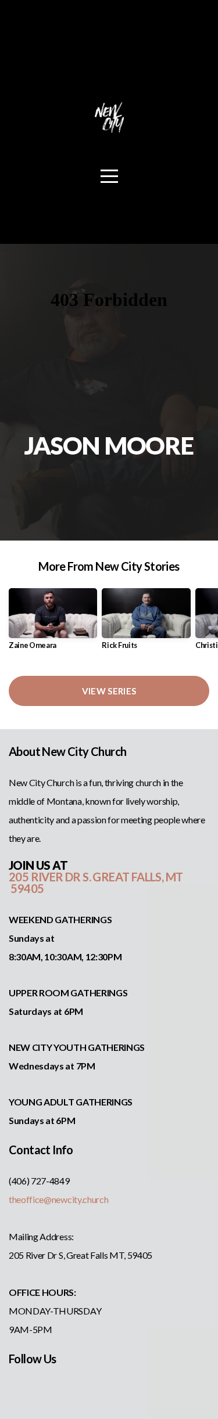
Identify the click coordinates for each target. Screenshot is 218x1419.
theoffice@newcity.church (58, 1199)
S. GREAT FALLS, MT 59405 (96, 882)
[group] (53, 623)
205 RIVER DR (46, 877)
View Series (109, 691)
